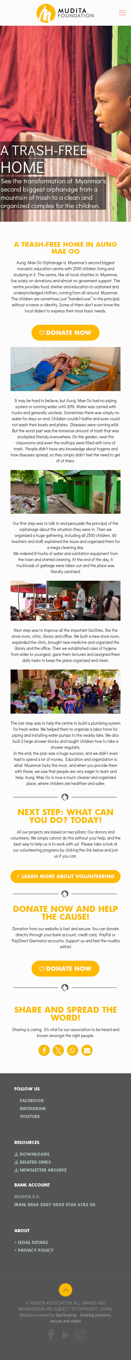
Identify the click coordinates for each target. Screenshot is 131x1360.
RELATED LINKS (35, 1162)
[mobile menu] (122, 12)
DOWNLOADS (35, 1154)
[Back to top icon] (65, 1290)
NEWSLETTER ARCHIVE (43, 1170)
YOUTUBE (30, 1116)
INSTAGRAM (33, 1108)
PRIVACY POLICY (35, 1250)
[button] (44, 1050)
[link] (65, 333)
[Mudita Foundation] (65, 12)
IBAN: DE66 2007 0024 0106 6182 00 (54, 1204)
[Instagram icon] (80, 1334)
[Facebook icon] (51, 1334)
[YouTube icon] (65, 1334)
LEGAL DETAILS (33, 1242)
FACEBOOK (32, 1100)
